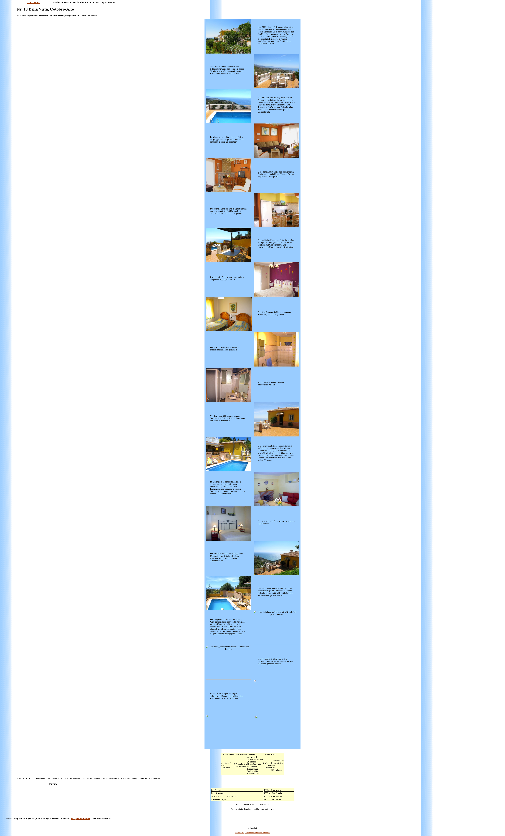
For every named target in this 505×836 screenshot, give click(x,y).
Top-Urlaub (33, 2)
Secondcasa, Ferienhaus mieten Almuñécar (252, 833)
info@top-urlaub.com (80, 818)
